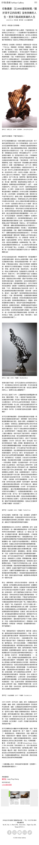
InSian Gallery (9, 3)
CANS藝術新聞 (7, 785)
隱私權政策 (20, 822)
